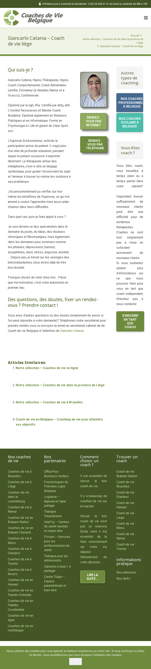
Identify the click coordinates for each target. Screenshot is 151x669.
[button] (145, 18)
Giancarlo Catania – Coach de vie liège (121, 46)
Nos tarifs (123, 578)
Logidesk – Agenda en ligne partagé (55, 501)
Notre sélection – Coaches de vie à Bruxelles (49, 402)
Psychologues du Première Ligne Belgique (56, 486)
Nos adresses (126, 572)
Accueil (135, 35)
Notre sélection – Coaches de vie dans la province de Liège (60, 385)
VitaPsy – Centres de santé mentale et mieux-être (56, 526)
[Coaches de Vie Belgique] (34, 17)
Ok (75, 661)
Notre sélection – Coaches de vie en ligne (47, 368)
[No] (146, 657)
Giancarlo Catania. (72, 331)
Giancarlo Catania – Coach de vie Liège (48, 345)
